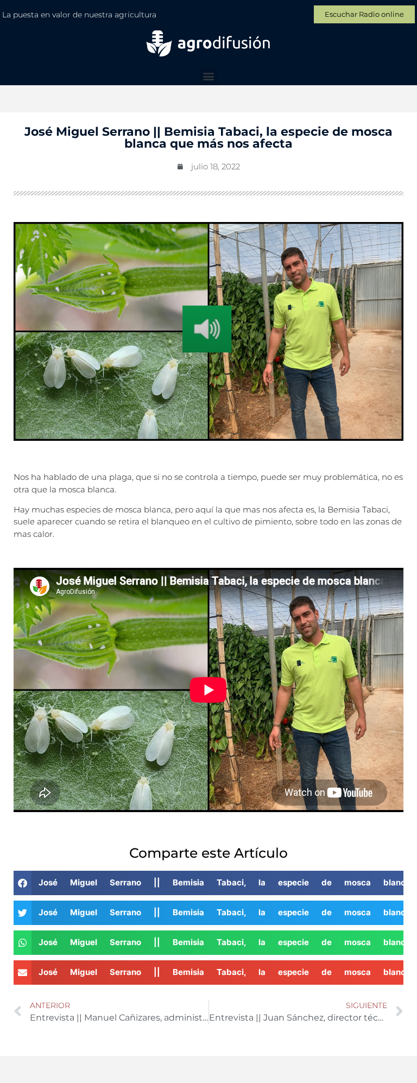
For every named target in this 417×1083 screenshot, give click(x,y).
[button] (209, 76)
